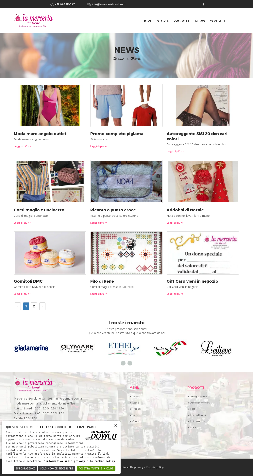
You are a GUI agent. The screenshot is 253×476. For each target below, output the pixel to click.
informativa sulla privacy (65, 461)
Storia (163, 21)
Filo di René (102, 281)
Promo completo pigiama (116, 133)
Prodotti (182, 21)
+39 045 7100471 (65, 4)
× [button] (116, 425)
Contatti (218, 21)
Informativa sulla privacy (127, 467)
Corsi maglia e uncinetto (39, 209)
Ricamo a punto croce (113, 209)
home (118, 59)
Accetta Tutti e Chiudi (96, 468)
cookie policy (104, 461)
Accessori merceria (200, 402)
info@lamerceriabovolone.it (109, 4)
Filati (192, 408)
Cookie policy (155, 467)
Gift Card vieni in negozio (192, 281)
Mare (193, 427)
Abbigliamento (198, 396)
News (200, 21)
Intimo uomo (197, 421)
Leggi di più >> (22, 146)
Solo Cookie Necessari (56, 468)
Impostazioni (25, 468)
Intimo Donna (198, 414)
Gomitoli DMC (28, 281)
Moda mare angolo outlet (40, 133)
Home (135, 396)
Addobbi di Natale (185, 209)
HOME (147, 21)
